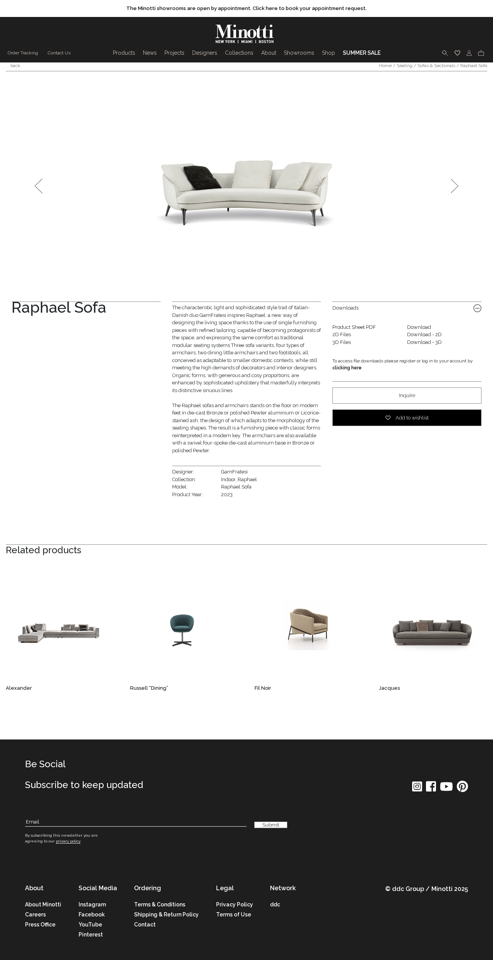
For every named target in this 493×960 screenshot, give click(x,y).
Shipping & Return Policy (166, 914)
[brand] (246, 34)
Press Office (40, 924)
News (150, 53)
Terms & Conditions (159, 904)
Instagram (92, 904)
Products (124, 53)
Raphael (247, 479)
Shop (328, 53)
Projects (174, 53)
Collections (239, 53)
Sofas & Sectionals (436, 65)
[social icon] (417, 789)
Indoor (228, 479)
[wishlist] (457, 53)
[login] (469, 53)
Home (385, 65)
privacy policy (68, 841)
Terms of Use (233, 914)
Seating (405, 65)
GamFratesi (234, 472)
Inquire (407, 395)
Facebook (92, 914)
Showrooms (299, 53)
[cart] (481, 53)
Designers (204, 53)
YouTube (90, 924)
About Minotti (43, 904)
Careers (35, 914)
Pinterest (91, 934)
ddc (275, 904)
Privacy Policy (234, 904)
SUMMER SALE (362, 53)
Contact (145, 924)
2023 (227, 494)
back (14, 65)
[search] (445, 53)
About (268, 53)
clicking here (347, 368)
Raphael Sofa (236, 487)
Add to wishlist (411, 418)
